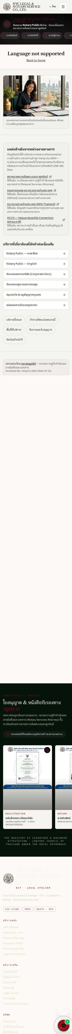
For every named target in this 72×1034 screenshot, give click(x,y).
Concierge (9, 998)
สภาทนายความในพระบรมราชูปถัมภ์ (27, 177)
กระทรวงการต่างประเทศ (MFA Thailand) (31, 204)
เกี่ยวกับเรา (9, 1021)
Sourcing (8, 987)
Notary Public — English (21, 264)
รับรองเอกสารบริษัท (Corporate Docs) (28, 274)
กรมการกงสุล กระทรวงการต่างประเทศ (29, 190)
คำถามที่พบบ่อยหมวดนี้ (42, 320)
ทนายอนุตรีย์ (28, 364)
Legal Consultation (14, 954)
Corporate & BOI (13, 943)
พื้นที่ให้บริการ (13, 330)
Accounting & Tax (13, 948)
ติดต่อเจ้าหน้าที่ (14, 339)
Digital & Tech (11, 977)
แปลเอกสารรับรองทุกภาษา (21, 305)
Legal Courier (11, 993)
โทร (54, 6)
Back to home (36, 60)
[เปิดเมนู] (63, 6)
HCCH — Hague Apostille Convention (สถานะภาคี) (30, 220)
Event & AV (9, 982)
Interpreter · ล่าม (13, 932)
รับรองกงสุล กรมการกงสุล (21, 284)
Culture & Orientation (16, 1004)
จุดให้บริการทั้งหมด (13, 1027)
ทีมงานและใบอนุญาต (40, 330)
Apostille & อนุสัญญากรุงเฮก (23, 295)
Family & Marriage (13, 938)
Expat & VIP (10, 971)
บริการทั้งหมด (14, 320)
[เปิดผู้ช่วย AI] (63, 1010)
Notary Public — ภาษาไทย (21, 253)
